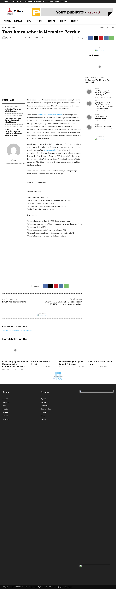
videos (7, 106)
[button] (111, 21)
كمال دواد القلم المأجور (103, 126)
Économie (28, 1)
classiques (11, 27)
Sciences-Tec (39, 1)
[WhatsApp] (111, 38)
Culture (50, 1)
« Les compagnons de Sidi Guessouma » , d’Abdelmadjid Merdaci (15, 364)
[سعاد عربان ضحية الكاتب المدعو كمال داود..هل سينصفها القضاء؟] (89, 91)
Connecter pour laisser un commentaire (17, 330)
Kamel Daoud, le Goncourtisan (101, 117)
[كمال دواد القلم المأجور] (89, 127)
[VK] (106, 38)
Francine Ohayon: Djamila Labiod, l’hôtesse (71, 362)
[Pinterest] (101, 38)
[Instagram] (104, 1)
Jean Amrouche (50, 150)
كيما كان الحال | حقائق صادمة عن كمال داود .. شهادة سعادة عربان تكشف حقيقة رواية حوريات (13, 132)
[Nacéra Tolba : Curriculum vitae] (101, 350)
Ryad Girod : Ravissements (14, 302)
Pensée (39, 21)
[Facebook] (100, 1)
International (16, 1)
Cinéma (63, 21)
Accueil (7, 21)
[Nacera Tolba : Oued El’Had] (44, 350)
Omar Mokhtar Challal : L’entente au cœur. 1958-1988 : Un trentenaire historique (63, 303)
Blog (57, 1)
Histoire (51, 21)
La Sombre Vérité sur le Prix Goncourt (13, 110)
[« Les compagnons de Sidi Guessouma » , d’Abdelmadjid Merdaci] (15, 350)
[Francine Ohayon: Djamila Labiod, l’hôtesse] (72, 350)
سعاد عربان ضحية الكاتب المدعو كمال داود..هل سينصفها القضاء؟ (13, 120)
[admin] (4, 38)
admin (11, 38)
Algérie (5, 1)
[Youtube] (112, 1)
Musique (75, 21)
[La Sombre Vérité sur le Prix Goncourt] (99, 66)
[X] (108, 1)
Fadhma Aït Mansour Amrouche (49, 114)
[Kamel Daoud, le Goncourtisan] (89, 117)
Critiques (62, 366)
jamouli (64, 1)
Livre (29, 21)
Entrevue (18, 21)
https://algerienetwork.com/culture (14, 163)
